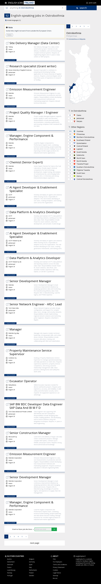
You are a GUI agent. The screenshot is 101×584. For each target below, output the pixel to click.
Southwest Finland (83, 140)
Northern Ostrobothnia (85, 137)
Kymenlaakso (82, 143)
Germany (32, 562)
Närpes (79, 121)
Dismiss (9, 35)
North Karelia (82, 161)
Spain (30, 564)
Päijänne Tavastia (83, 170)
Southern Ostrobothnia (85, 167)
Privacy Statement (59, 567)
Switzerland (10, 562)
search (83, 7)
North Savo (81, 158)
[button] (13, 20)
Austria (9, 559)
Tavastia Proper (83, 164)
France (9, 567)
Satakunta (80, 155)
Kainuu (79, 176)
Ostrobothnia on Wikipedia (76, 39)
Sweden (31, 575)
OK (54, 529)
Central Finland (82, 146)
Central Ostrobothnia (85, 179)
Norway (9, 573)
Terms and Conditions (60, 564)
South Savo (81, 173)
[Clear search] (62, 8)
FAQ (54, 559)
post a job (92, 3)
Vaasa (79, 115)
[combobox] (37, 8)
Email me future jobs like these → (23, 529)
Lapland (79, 149)
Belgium (31, 559)
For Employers (57, 562)
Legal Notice (57, 573)
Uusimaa (80, 131)
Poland (31, 573)
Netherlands (33, 570)
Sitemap (55, 575)
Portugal (10, 575)
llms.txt (55, 578)
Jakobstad (80, 118)
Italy (30, 567)
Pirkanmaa (81, 134)
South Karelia (82, 152)
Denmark (10, 564)
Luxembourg (11, 570)
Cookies (55, 570)
